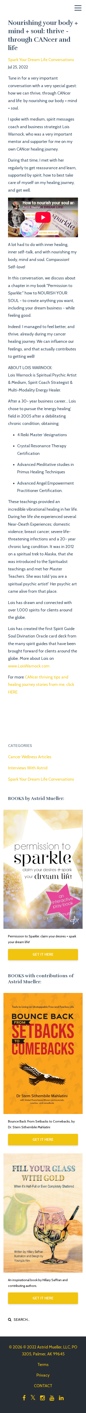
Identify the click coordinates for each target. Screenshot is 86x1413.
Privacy (43, 1375)
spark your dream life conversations (41, 59)
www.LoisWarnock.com (29, 666)
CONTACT (43, 1385)
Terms (43, 1364)
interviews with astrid (27, 767)
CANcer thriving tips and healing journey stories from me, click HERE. (41, 685)
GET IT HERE (43, 954)
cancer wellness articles (29, 756)
